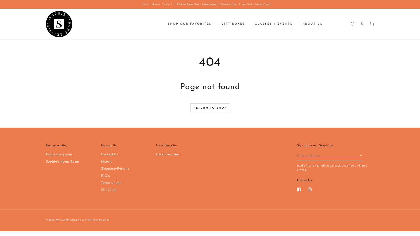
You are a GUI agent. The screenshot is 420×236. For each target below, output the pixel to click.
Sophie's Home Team (62, 161)
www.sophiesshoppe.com (71, 219)
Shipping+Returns (115, 168)
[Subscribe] (361, 155)
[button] (352, 24)
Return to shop (210, 108)
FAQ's (105, 175)
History (106, 161)
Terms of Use (111, 182)
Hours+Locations (59, 154)
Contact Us (109, 154)
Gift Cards (109, 189)
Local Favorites (168, 154)
